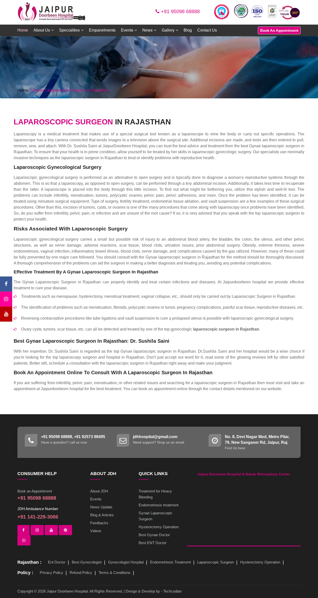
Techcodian (172, 591)
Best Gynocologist (87, 562)
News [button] (147, 30)
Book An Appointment (279, 30)
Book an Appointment (34, 491)
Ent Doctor (56, 562)
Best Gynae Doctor (154, 535)
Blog (188, 30)
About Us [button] (42, 30)
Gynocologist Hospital (126, 562)
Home (22, 30)
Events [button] (127, 30)
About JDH (99, 491)
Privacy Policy (51, 572)
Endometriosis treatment (158, 505)
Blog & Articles (102, 515)
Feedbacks (99, 523)
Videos (95, 531)
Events (96, 499)
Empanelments (102, 30)
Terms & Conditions (114, 572)
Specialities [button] (69, 30)
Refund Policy (81, 572)
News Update (101, 507)
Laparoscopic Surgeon (215, 562)
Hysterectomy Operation (159, 527)
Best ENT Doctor (152, 543)
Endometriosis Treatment (170, 562)
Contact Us (207, 30)
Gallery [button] (168, 30)
